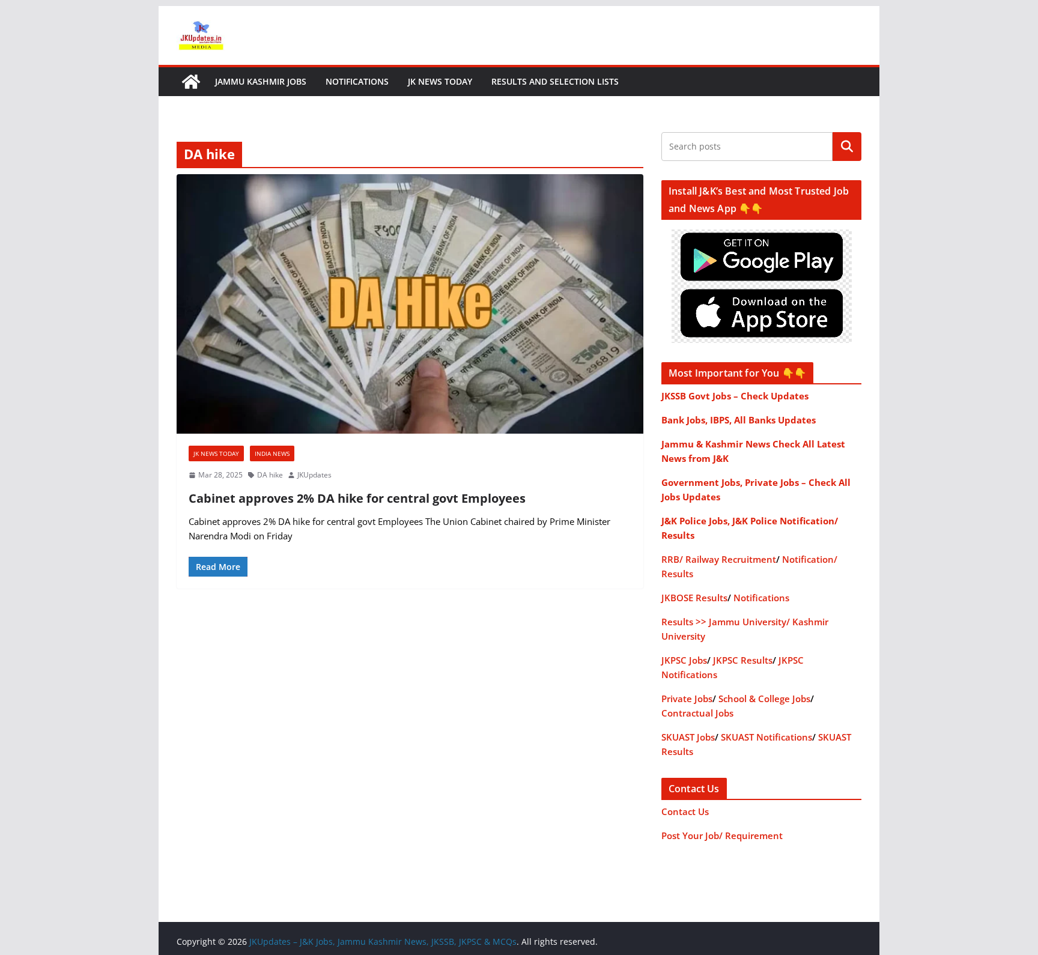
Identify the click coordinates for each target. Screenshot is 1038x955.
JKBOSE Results (694, 598)
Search (847, 146)
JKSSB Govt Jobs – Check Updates (735, 396)
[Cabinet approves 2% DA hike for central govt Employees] (410, 304)
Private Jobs (686, 699)
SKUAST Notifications (766, 737)
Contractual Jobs (697, 713)
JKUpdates (314, 475)
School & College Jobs (764, 699)
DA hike (270, 475)
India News (272, 453)
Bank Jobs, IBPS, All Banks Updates (738, 420)
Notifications (357, 81)
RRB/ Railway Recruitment (718, 559)
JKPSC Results (742, 660)
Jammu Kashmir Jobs (260, 81)
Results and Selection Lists (555, 81)
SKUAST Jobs (688, 737)
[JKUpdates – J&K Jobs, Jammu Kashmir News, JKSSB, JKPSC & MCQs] (191, 81)
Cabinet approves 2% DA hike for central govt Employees (357, 498)
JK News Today (440, 81)
